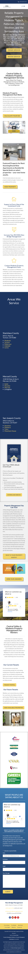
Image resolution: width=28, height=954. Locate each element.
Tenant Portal (9, 685)
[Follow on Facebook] (10, 917)
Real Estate (20, 925)
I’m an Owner (7, 925)
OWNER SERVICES (14, 50)
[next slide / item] (20, 606)
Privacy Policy (15, 935)
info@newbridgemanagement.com (14, 911)
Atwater (7, 386)
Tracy (6, 429)
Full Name (5, 859)
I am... (4, 853)
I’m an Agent (7, 927)
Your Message (6, 873)
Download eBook (14, 495)
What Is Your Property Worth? (14, 556)
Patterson (7, 344)
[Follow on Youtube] (13, 917)
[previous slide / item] (6, 606)
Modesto (7, 341)
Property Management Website (9, 937)
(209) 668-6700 (10, 908)
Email (4, 866)
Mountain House (10, 431)
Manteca (7, 427)
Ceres (6, 348)
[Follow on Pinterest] (18, 917)
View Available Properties (13, 708)
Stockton (7, 426)
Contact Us (19, 927)
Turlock (7, 342)
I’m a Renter (13, 925)
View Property (10, 187)
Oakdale (7, 346)
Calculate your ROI (12, 116)
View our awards (14, 579)
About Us (14, 927)
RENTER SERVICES (14, 57)
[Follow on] (15, 917)
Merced (7, 387)
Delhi (6, 384)
